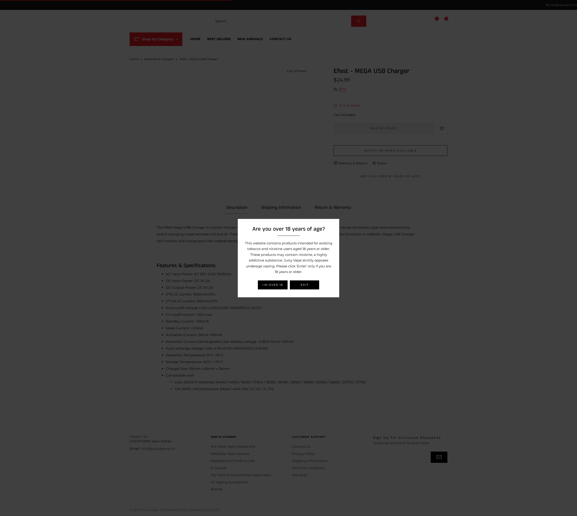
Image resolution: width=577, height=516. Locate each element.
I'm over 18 (272, 284)
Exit (305, 284)
